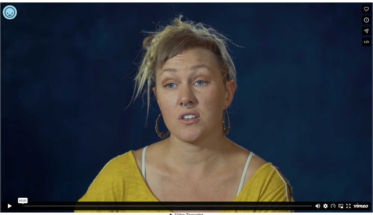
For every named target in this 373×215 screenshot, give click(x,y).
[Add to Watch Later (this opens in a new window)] (366, 20)
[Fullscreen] (348, 206)
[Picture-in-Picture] (341, 206)
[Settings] (325, 206)
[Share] (366, 31)
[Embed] (366, 41)
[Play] (9, 206)
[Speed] (333, 206)
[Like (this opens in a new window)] (366, 9)
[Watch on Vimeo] (361, 206)
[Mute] (318, 206)
